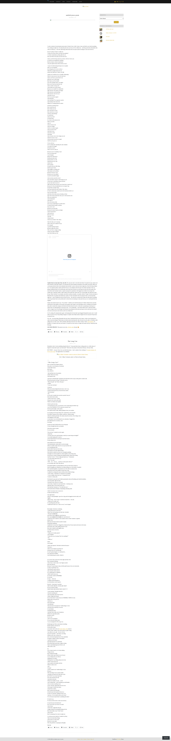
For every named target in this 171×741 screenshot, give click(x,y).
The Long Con (72, 341)
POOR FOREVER (110, 40)
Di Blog (119, 739)
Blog (80, 1)
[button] (48, 1)
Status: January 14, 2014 (111, 32)
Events (68, 1)
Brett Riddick (90, 321)
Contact (58, 1)
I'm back (108, 36)
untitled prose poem (72, 15)
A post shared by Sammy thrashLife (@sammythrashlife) (69, 278)
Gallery (52, 1)
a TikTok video (70, 327)
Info (63, 1)
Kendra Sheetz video (63, 628)
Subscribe (166, 737)
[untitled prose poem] (72, 31)
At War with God (109, 29)
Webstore (74, 1)
